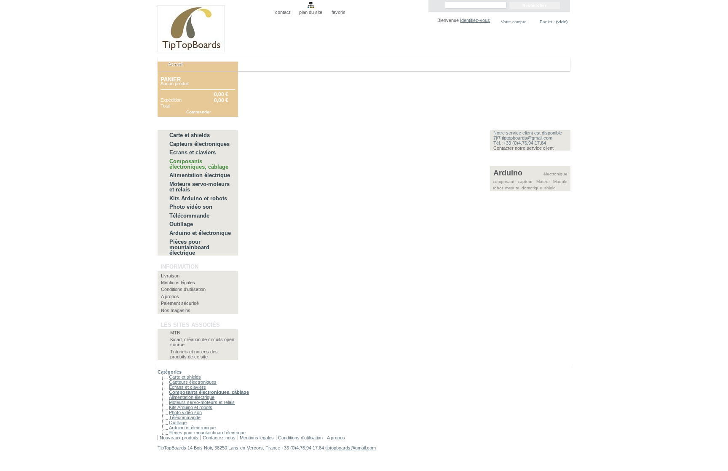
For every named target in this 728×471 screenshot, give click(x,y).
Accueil (171, 66)
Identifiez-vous (475, 20)
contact (282, 12)
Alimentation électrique (199, 175)
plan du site (310, 12)
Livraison (170, 275)
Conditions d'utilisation (183, 289)
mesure (512, 188)
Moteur (543, 181)
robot (498, 188)
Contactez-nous (219, 437)
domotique (532, 188)
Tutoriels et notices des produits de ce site (194, 354)
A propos (170, 296)
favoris (338, 12)
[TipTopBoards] (213, 26)
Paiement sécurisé (180, 303)
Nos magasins (175, 310)
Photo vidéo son (190, 207)
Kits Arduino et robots (198, 198)
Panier (171, 79)
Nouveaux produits (179, 437)
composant (503, 181)
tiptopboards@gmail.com (350, 447)
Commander (198, 112)
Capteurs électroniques (199, 144)
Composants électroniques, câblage (198, 164)
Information (179, 267)
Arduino (507, 173)
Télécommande (189, 216)
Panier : (553, 21)
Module (560, 181)
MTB (175, 332)
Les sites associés (190, 325)
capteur (525, 181)
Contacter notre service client (523, 148)
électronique (555, 174)
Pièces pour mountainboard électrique (189, 247)
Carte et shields (189, 135)
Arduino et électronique (200, 233)
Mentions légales (178, 282)
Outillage (181, 224)
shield (550, 188)
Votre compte (514, 21)
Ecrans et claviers (192, 152)
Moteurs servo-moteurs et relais (199, 187)
